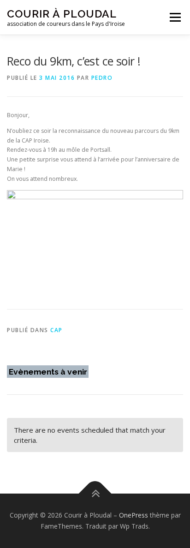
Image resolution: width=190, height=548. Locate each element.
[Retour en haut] (95, 493)
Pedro (102, 78)
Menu (174, 17)
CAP (56, 330)
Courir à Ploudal (62, 13)
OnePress (133, 515)
